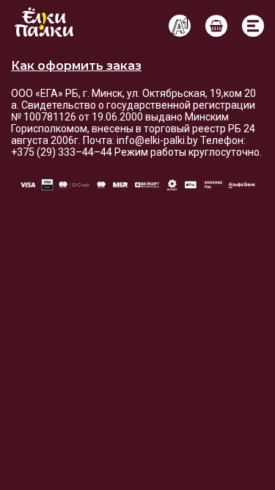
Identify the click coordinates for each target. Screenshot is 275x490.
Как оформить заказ (76, 66)
